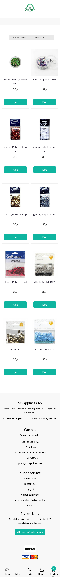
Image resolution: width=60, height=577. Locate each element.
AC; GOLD (15, 349)
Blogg (30, 505)
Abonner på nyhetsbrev (30, 531)
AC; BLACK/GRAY (44, 281)
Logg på (30, 489)
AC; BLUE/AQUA (44, 349)
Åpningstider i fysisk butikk (30, 499)
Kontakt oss (30, 483)
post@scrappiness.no (30, 463)
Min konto (30, 478)
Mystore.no (50, 418)
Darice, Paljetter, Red (15, 281)
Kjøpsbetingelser (30, 494)
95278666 (32, 457)
